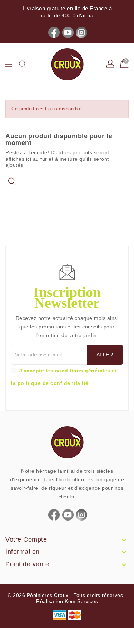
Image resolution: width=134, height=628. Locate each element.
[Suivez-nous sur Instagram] (81, 32)
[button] (111, 64)
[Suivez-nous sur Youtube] (68, 32)
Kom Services (81, 601)
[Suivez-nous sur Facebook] (54, 32)
